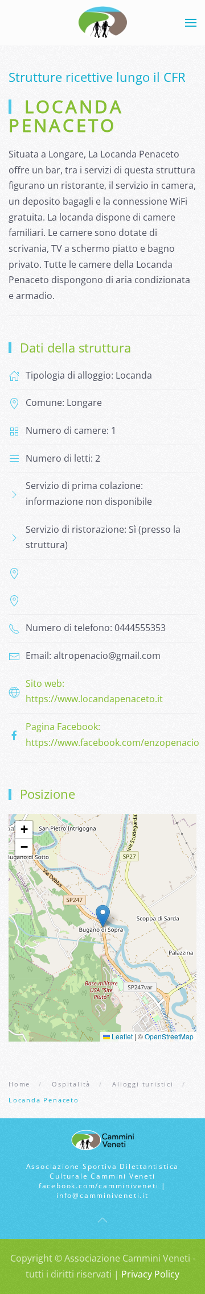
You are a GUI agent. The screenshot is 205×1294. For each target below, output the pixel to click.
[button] (190, 22)
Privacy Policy (150, 1274)
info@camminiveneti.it (102, 1195)
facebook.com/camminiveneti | (102, 1186)
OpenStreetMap (169, 1036)
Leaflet (121, 1036)
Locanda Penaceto (66, 116)
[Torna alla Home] (103, 22)
